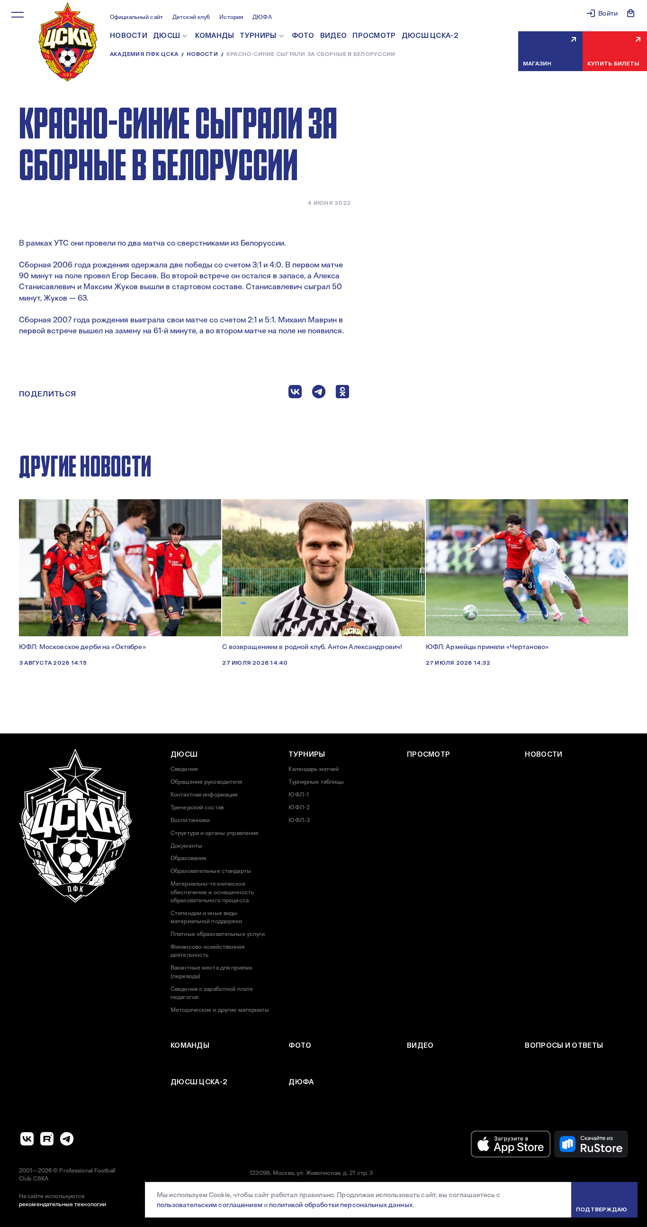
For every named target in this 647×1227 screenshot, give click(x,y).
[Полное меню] (17, 15)
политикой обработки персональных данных (340, 1205)
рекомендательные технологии (62, 1204)
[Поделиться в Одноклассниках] (342, 394)
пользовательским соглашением (209, 1205)
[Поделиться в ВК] (295, 394)
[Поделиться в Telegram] (319, 394)
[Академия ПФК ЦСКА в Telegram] (67, 1139)
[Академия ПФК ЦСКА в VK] (27, 1139)
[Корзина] (631, 13)
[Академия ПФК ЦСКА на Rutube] (47, 1139)
